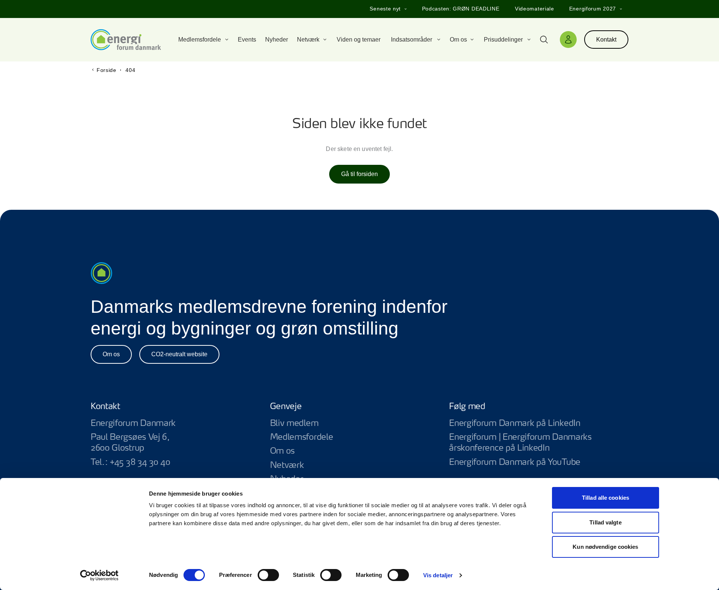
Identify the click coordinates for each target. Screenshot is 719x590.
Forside (106, 70)
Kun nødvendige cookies (605, 547)
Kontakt (606, 39)
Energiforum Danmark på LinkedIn (538, 423)
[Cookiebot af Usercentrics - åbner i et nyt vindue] (99, 575)
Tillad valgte (605, 522)
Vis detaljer (438, 575)
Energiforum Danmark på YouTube (538, 462)
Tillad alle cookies (605, 497)
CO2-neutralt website (179, 354)
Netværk (287, 465)
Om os (111, 354)
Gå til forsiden (359, 174)
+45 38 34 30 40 (140, 462)
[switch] (268, 575)
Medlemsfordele (301, 437)
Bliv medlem (294, 423)
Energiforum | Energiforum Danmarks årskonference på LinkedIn (538, 443)
